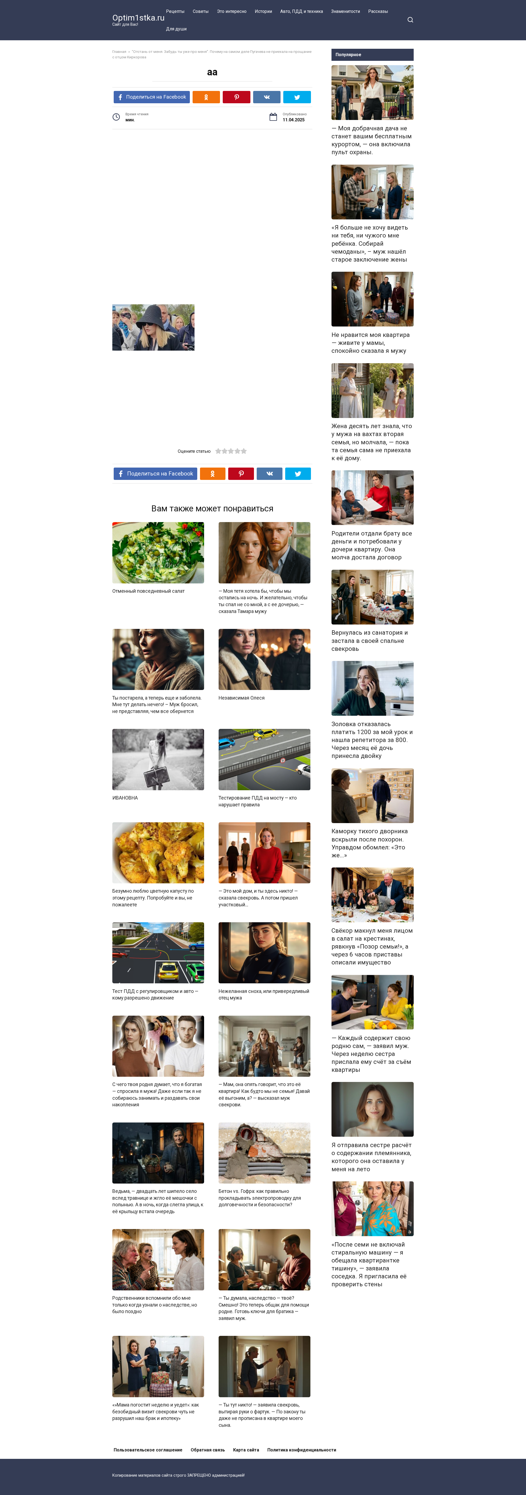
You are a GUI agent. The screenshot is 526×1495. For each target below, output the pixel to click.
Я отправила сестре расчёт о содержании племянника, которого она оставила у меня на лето (371, 1156)
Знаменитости (345, 11)
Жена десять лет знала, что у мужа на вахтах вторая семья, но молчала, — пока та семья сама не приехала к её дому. (371, 442)
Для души (176, 28)
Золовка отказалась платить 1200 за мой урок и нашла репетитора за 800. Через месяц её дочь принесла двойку (372, 740)
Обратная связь (208, 1450)
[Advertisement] (212, 176)
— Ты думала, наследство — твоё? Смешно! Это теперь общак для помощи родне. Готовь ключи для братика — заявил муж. (264, 1308)
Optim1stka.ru (138, 17)
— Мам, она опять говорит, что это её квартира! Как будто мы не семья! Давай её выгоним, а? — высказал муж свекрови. (264, 1094)
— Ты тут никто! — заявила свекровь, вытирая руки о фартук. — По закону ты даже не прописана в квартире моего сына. (262, 1415)
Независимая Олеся (242, 697)
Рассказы (378, 11)
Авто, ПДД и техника (301, 11)
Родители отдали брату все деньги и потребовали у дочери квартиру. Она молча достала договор (371, 545)
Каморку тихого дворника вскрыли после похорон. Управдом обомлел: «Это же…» (369, 843)
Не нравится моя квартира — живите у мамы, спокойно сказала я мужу (370, 342)
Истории (263, 11)
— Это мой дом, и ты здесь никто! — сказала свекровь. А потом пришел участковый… (258, 897)
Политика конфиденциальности (301, 1450)
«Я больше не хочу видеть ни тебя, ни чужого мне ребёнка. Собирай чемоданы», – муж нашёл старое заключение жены (369, 243)
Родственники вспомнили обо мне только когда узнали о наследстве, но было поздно (154, 1304)
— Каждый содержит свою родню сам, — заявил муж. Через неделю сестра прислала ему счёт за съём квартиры (371, 1053)
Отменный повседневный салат (148, 591)
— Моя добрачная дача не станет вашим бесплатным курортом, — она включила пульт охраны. (371, 140)
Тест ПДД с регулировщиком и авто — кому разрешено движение (155, 994)
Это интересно (232, 11)
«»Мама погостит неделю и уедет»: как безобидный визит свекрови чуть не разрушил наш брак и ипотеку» (155, 1411)
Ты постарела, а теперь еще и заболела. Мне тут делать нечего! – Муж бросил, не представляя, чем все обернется (157, 704)
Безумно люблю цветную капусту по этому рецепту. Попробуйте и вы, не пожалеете (153, 897)
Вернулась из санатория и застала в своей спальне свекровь (369, 640)
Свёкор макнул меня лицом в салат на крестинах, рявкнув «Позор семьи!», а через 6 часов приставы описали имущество (372, 946)
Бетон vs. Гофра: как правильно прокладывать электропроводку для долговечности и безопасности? (260, 1197)
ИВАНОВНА (125, 798)
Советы (201, 11)
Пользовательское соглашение (148, 1450)
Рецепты (175, 11)
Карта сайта (246, 1450)
